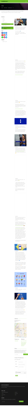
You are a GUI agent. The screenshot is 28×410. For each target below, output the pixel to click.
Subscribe (25, 354)
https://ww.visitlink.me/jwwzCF (19, 74)
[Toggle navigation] (26, 1)
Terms (2, 393)
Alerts (3, 21)
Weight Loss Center (5, 41)
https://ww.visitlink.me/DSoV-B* (19, 225)
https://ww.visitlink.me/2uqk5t (19, 228)
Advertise (16, 392)
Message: (16, 366)
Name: (16, 361)
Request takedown (5, 25)
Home (2, 7)
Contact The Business (5, 22)
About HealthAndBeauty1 (5, 392)
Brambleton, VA (10, 7)
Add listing (16, 393)
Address (3, 18)
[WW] (20, 330)
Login (15, 394)
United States (5, 7)
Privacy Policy (3, 394)
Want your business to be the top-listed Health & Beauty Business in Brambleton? (8, 28)
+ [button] (15, 323)
